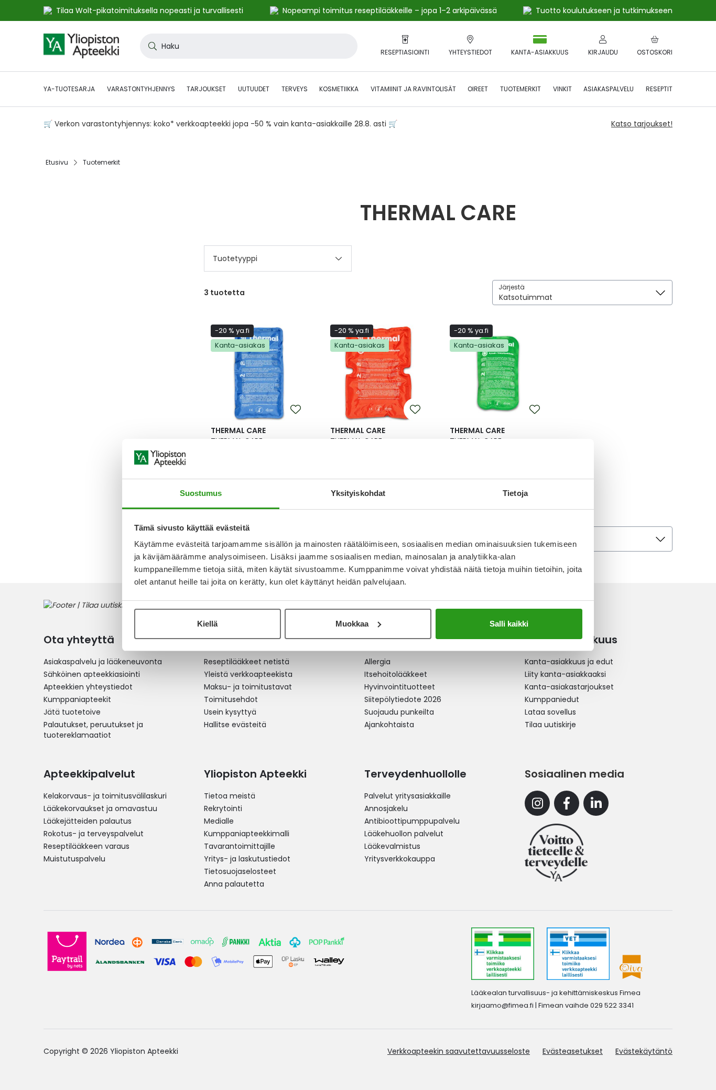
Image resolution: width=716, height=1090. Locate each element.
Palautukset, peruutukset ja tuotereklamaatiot (93, 729)
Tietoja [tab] (515, 493)
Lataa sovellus (550, 712)
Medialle (219, 821)
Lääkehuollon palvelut (403, 833)
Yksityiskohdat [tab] (358, 493)
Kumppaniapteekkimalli (246, 833)
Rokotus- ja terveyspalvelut (94, 833)
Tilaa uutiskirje (550, 724)
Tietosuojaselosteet (240, 871)
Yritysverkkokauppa (399, 859)
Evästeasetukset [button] (573, 1051)
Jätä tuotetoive (72, 712)
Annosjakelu (386, 808)
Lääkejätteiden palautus (88, 821)
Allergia (377, 661)
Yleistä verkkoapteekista (248, 674)
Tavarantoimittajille (239, 846)
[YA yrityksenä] (556, 852)
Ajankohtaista (389, 724)
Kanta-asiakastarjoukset (569, 687)
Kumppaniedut (552, 699)
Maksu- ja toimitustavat (248, 687)
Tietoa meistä (229, 796)
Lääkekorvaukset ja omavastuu (100, 808)
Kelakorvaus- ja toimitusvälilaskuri (105, 796)
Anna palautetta (234, 884)
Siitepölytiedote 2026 (402, 699)
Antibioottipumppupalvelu (412, 821)
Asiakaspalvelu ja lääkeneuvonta (103, 661)
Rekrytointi (223, 808)
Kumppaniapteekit (77, 699)
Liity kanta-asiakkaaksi (565, 674)
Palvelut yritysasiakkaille (407, 796)
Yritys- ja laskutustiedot (247, 859)
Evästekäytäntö (643, 1051)
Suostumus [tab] (201, 493)
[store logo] (81, 46)
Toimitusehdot (231, 699)
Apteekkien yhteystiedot (88, 687)
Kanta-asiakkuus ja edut (569, 661)
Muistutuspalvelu (74, 859)
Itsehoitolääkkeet (395, 674)
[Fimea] (502, 953)
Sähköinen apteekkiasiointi (92, 674)
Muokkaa (351, 623)
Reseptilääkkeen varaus (86, 846)
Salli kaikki (509, 623)
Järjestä (511, 287)
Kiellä (207, 623)
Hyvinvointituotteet (399, 687)
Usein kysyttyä (230, 712)
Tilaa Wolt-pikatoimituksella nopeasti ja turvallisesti (149, 10)
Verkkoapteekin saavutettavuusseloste (458, 1051)
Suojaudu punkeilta (399, 712)
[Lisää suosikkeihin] (295, 409)
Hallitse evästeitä (235, 724)
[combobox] (248, 46)
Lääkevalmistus (392, 846)
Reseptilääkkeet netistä (246, 661)
